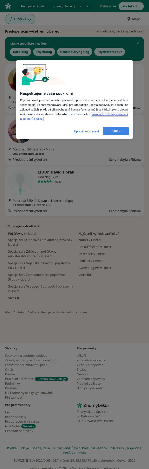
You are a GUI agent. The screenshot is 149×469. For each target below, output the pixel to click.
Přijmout (116, 131)
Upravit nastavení (86, 131)
